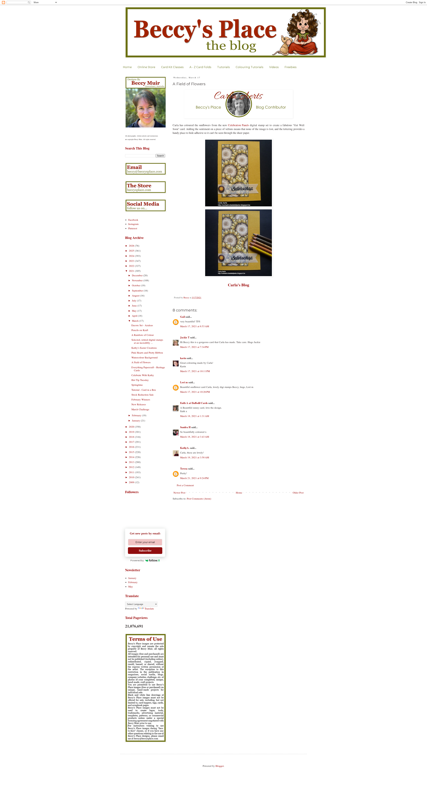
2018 (132, 436)
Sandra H (185, 427)
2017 (132, 441)
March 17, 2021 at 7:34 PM (194, 347)
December (137, 275)
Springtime (137, 384)
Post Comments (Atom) (199, 498)
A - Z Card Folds (200, 67)
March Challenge (140, 409)
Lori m (184, 382)
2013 (132, 462)
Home (127, 67)
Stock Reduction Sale (142, 394)
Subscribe (145, 550)
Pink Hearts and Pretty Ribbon (147, 352)
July (134, 300)
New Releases (138, 404)
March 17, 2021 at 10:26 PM (195, 391)
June (134, 305)
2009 (132, 482)
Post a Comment (185, 485)
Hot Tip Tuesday (140, 380)
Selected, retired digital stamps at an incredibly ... (147, 341)
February (137, 415)
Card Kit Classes (172, 67)
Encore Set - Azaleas (142, 325)
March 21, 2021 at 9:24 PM (194, 478)
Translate (149, 608)
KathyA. (184, 448)
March (135, 320)
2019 (132, 431)
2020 (132, 426)
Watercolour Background (144, 357)
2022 (132, 265)
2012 (132, 467)
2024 (132, 255)
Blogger (220, 765)
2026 (132, 245)
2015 (132, 452)
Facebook (133, 219)
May (134, 310)
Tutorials (223, 67)
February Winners (140, 399)
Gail (182, 317)
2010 (132, 477)
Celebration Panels (238, 125)
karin (183, 358)
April (135, 315)
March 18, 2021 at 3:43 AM (194, 436)
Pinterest (132, 228)
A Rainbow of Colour (142, 335)
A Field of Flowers (141, 362)
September (138, 290)
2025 (132, 250)
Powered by (137, 560)
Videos (274, 67)
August (136, 295)
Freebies (291, 67)
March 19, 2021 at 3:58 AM (194, 457)
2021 (132, 270)
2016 (132, 446)
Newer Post (179, 492)
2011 (132, 472)
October (136, 285)
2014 (132, 457)
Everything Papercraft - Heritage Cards (148, 369)
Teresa (183, 468)
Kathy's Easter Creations (144, 347)
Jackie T (184, 337)
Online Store (146, 67)
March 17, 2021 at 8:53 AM (194, 326)
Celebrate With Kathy (142, 375)
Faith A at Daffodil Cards (194, 403)
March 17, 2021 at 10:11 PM (195, 371)
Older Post (298, 492)
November (137, 280)
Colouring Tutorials (249, 67)
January (136, 420)
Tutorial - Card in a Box (143, 389)
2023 (132, 260)
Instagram (133, 224)
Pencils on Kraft (139, 330)
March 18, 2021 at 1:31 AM (194, 416)
